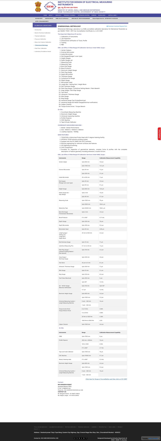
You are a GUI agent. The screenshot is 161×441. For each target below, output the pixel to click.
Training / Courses (69, 15)
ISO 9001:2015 (38, 18)
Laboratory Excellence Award (43, 51)
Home (46, 15)
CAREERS (94, 427)
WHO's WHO (112, 427)
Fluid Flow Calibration (41, 48)
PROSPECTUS (102, 427)
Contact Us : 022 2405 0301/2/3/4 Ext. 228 (46, 438)
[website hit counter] (80, 438)
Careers (93, 15)
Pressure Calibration (40, 39)
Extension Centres (83, 15)
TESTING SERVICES (70, 427)
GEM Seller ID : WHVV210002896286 (81, 18)
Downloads (101, 15)
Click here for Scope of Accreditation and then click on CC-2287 (106, 379)
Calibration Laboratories (42, 25)
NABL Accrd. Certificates (62, 18)
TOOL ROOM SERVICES (40, 427)
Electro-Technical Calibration (42, 33)
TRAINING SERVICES (83, 427)
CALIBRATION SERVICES (56, 427)
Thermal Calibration (40, 36)
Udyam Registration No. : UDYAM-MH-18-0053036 (105, 18)
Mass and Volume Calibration (43, 42)
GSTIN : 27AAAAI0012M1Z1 (42, 21)
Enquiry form (159, 134)
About (51, 15)
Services (58, 15)
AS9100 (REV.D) (49, 18)
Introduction (38, 29)
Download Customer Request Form (117, 26)
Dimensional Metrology (41, 45)
